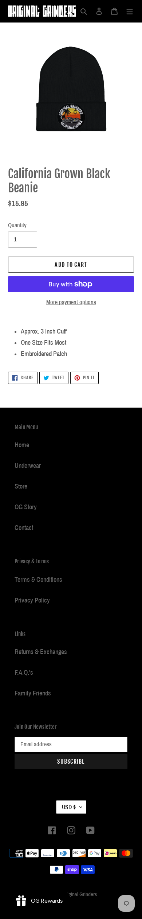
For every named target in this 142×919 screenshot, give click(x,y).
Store (21, 486)
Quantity (17, 225)
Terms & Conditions (38, 579)
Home (22, 445)
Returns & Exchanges (41, 651)
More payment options (71, 302)
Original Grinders (79, 894)
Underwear (28, 465)
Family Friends (33, 693)
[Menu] (129, 11)
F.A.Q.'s (24, 672)
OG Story (26, 507)
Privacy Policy (32, 600)
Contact (24, 527)
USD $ (69, 807)
